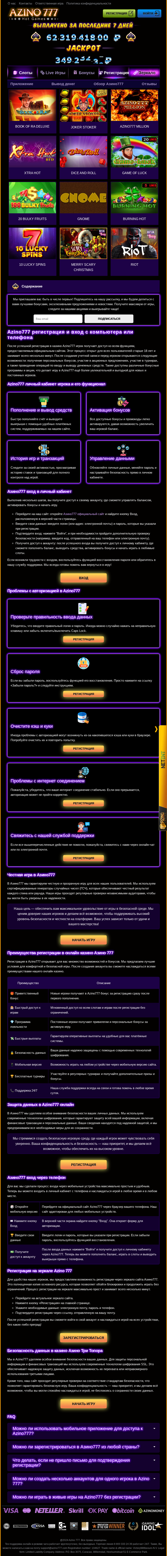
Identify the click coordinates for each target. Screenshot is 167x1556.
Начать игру (83, 940)
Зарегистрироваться (83, 1338)
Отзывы (149, 84)
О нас (12, 3)
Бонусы (86, 72)
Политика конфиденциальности (88, 3)
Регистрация (116, 13)
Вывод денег (63, 84)
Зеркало (147, 72)
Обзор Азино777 (108, 84)
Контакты (25, 3)
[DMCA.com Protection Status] (74, 1526)
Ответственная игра (49, 3)
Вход (83, 578)
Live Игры (55, 72)
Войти (148, 13)
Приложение (21, 84)
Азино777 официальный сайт (83, 514)
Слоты (25, 72)
